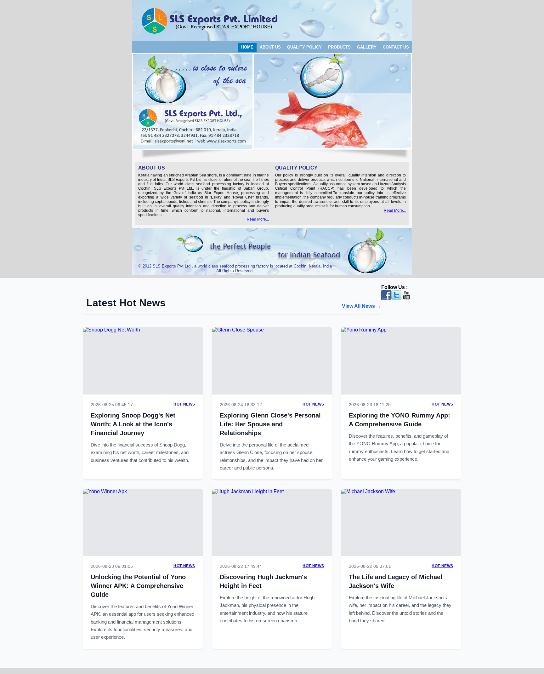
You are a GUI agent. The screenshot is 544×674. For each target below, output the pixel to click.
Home (247, 47)
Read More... (258, 219)
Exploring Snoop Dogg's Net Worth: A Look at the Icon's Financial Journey (133, 424)
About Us (270, 47)
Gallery (367, 47)
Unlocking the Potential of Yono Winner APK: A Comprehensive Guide (138, 585)
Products (339, 47)
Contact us (396, 47)
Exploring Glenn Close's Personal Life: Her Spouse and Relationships (270, 424)
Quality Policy (304, 47)
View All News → (361, 306)
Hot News (184, 404)
